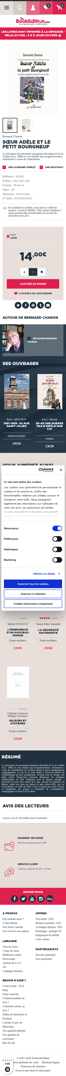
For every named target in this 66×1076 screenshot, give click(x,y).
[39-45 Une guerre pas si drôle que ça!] (49, 391)
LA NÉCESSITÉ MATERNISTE (48, 631)
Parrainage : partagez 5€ (48, 931)
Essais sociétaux (17, 640)
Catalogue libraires (13, 971)
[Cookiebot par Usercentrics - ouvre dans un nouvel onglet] (40, 470)
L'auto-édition (10, 923)
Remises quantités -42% (48, 923)
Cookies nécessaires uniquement (33, 603)
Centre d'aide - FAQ (13, 986)
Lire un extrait (54, 167)
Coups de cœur (11, 950)
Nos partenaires (44, 958)
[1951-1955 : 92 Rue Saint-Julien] (16, 391)
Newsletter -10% (44, 918)
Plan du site (9, 1042)
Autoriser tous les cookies (33, 583)
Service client (28, 864)
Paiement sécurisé (30, 838)
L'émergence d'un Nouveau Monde (18, 632)
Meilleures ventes (12, 954)
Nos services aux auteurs (16, 931)
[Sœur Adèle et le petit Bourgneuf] (33, 113)
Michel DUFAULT (17, 624)
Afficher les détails (44, 573)
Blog (5, 990)
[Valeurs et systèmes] (17, 682)
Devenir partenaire (45, 954)
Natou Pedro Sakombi (48, 624)
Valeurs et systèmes (18, 722)
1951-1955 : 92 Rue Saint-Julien (16, 424)
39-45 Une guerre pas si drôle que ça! (49, 426)
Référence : (9, 176)
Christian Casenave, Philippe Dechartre (17, 714)
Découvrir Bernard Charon (42, 340)
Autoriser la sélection (33, 593)
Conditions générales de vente (22, 1062)
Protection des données (33, 1066)
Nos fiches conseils (13, 927)
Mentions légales (51, 1062)
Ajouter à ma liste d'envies (35, 293)
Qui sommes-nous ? (13, 918)
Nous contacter (11, 994)
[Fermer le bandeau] (61, 470)
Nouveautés (9, 958)
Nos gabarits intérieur (14, 1030)
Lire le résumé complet (22, 167)
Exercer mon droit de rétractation (33, 1070)
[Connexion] (33, 10)
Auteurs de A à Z (12, 963)
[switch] (57, 539)
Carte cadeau (42, 939)
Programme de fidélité (47, 935)
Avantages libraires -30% (49, 927)
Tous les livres (10, 946)
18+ (5, 967)
